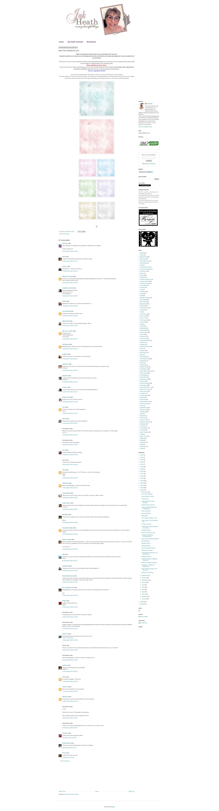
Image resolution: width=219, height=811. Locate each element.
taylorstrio (65, 483)
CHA (141, 265)
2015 (142, 478)
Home (61, 42)
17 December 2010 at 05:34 (70, 691)
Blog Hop (142, 259)
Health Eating (143, 330)
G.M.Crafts (143, 322)
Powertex (142, 381)
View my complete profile (145, 126)
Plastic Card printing (67, 637)
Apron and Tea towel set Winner (150, 538)
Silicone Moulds (144, 403)
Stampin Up (143, 409)
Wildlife (142, 440)
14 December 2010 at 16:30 (70, 650)
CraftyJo (64, 354)
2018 (142, 471)
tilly (63, 554)
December (145, 492)
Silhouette (143, 399)
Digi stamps (143, 303)
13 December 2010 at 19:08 (70, 305)
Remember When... (145, 387)
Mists (141, 354)
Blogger (113, 806)
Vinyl (141, 434)
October (144, 577)
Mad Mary (65, 514)
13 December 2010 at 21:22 (70, 401)
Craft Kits (142, 277)
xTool (141, 448)
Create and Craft (144, 281)
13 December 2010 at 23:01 (70, 435)
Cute (141, 289)
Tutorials (142, 430)
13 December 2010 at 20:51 (70, 370)
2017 (142, 473)
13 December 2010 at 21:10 (70, 382)
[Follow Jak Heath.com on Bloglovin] (146, 172)
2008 (142, 604)
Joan (63, 450)
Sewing (142, 397)
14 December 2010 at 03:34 (70, 477)
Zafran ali (65, 633)
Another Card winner (147, 550)
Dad (141, 295)
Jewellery (142, 344)
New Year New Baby (147, 494)
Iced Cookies (143, 338)
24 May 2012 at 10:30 (68, 757)
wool (141, 444)
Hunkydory (143, 336)
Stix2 (141, 413)
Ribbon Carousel (144, 389)
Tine (63, 407)
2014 (142, 480)
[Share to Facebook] (83, 231)
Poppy (64, 600)
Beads (142, 255)
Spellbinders (143, 407)
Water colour (143, 436)
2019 (142, 469)
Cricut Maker (143, 285)
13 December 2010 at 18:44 (70, 271)
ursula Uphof (66, 493)
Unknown (65, 696)
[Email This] (78, 231)
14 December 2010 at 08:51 (70, 509)
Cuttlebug (142, 291)
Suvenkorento (66, 743)
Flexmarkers (143, 314)
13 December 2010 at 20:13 (70, 348)
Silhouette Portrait (145, 401)
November (145, 575)
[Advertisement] (97, 776)
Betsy (64, 677)
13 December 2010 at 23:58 (70, 454)
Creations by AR (144, 283)
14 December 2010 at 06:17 (70, 497)
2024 (142, 457)
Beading (142, 252)
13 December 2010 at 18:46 (70, 282)
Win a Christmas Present (148, 548)
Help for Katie (143, 332)
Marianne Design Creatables (149, 562)
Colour (142, 273)
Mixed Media (143, 356)
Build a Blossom (144, 261)
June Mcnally (66, 311)
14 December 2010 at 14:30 (70, 582)
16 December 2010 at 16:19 (70, 681)
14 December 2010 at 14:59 (70, 628)
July (143, 584)
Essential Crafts (144, 307)
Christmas (143, 271)
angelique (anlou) (67, 288)
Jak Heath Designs (145, 340)
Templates (143, 424)
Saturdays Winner (146, 556)
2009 (142, 601)
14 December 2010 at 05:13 (70, 487)
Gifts (141, 324)
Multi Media (143, 360)
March (144, 594)
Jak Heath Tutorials (75, 42)
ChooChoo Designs (145, 269)
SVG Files (143, 417)
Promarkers (143, 385)
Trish (63, 470)
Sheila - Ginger (66, 539)
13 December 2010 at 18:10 (70, 251)
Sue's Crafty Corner (68, 587)
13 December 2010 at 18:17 (70, 261)
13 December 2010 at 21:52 (70, 413)
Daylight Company (145, 297)
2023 (142, 459)
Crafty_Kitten (66, 503)
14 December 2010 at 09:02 (70, 522)
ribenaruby (65, 344)
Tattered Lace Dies (145, 422)
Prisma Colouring (144, 383)
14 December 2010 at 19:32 (70, 660)
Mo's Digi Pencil (144, 358)
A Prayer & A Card (146, 524)
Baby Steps (145, 515)
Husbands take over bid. (148, 505)
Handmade (143, 328)
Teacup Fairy (145, 498)
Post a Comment (65, 761)
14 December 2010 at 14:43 (70, 595)
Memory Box (143, 352)
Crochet (142, 287)
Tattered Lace (144, 420)
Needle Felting (144, 367)
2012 (142, 485)
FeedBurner (152, 163)
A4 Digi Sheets (146, 541)
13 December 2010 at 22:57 (70, 423)
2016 (142, 476)
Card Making (143, 263)
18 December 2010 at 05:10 (70, 718)
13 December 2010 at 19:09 (70, 315)
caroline (64, 665)
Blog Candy (143, 257)
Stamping (142, 411)
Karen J (64, 266)
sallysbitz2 (65, 566)
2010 (142, 490)
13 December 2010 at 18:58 (70, 296)
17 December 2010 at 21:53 (70, 701)
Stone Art (142, 415)
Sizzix (141, 405)
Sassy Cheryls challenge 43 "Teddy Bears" (149, 507)
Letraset (142, 350)
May (143, 589)
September (145, 580)
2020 (142, 466)
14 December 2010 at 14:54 (70, 607)
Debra (64, 418)
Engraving (143, 305)
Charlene (65, 733)
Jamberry (142, 342)
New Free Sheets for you (148, 532)
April (143, 591)
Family (142, 310)
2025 (142, 455)
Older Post (131, 791)
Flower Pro (143, 318)
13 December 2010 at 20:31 (70, 358)
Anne (63, 256)
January (144, 598)
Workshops (91, 42)
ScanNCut (143, 393)
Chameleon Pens (144, 267)
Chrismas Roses (146, 545)
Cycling (142, 293)
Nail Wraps (143, 365)
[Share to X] (81, 231)
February (144, 596)
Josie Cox (65, 686)
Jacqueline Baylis (67, 527)
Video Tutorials (144, 432)
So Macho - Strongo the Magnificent (148, 565)
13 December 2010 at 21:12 (70, 391)
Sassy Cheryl (143, 391)
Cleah (64, 753)
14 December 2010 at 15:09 (70, 640)
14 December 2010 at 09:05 (70, 534)
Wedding (142, 438)
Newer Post (62, 791)
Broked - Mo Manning (147, 572)
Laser (141, 348)
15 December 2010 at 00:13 (70, 671)
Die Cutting (143, 301)
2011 (141, 487)
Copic (141, 275)
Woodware (143, 442)
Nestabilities (143, 369)
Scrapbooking (144, 395)
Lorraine (64, 387)
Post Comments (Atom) (72, 794)
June (143, 587)
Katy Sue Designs (145, 346)
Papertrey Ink (143, 379)
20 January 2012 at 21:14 (69, 747)
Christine (65, 243)
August (144, 582)
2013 (142, 483)
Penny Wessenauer (68, 576)
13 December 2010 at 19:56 (70, 325)
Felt (141, 312)
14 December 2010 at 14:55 (70, 617)
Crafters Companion (145, 279)
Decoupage (143, 299)
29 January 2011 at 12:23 (69, 737)
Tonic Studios (143, 428)
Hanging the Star (146, 530)
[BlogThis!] (80, 231)
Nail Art (142, 363)
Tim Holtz (142, 426)
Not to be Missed (146, 513)
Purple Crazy (66, 397)
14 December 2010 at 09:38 (70, 549)
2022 (142, 462)
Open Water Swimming (146, 371)
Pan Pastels (143, 375)
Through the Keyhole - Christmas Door (148, 535)
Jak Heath (149, 103)
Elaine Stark (65, 321)
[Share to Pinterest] (85, 231)
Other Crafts (143, 373)
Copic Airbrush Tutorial (148, 496)
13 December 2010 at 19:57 (70, 339)
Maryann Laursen (67, 276)
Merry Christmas (146, 511)
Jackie (64, 301)
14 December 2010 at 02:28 (70, 464)
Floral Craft (143, 316)
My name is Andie (67, 331)
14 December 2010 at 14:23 (70, 570)
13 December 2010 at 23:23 (70, 444)
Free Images (66, 233)
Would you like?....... (147, 543)
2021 (142, 464)
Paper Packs (143, 377)
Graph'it (142, 326)
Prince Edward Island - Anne (149, 518)
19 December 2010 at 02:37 (70, 727)
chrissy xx (65, 364)
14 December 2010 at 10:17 (70, 560)
